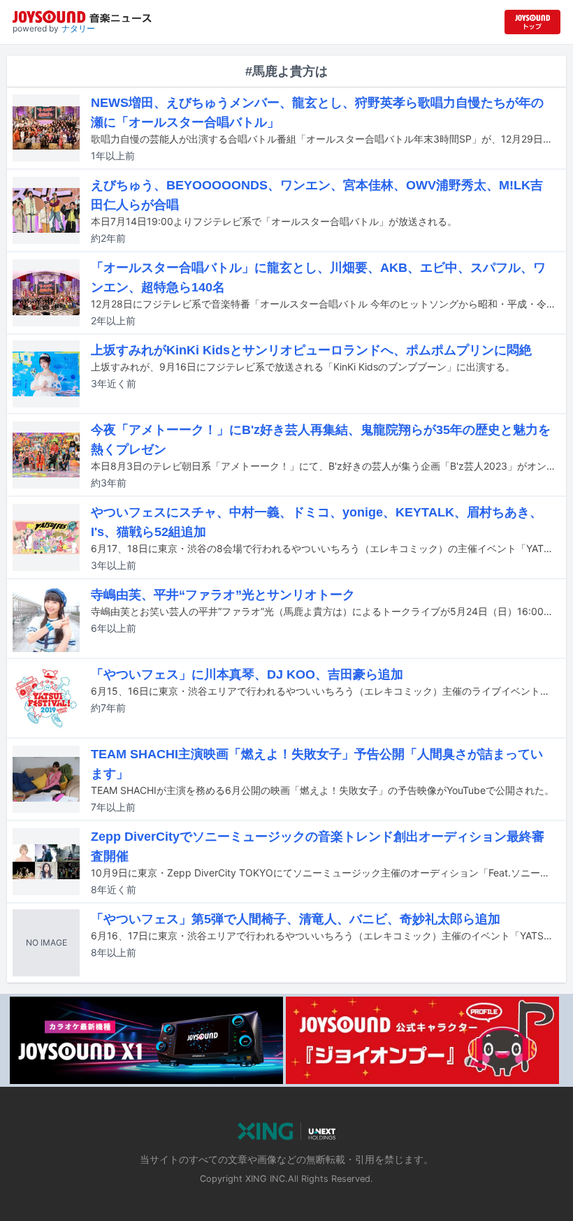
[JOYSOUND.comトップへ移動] (532, 22)
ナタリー (78, 28)
